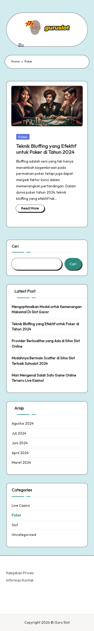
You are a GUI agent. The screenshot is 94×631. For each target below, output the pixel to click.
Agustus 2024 (23, 423)
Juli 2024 (19, 433)
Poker (22, 137)
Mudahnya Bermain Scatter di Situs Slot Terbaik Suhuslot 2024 (43, 361)
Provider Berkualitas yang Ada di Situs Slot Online (46, 343)
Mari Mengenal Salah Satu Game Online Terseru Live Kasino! (44, 378)
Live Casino (21, 505)
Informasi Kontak (20, 580)
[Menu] (21, 45)
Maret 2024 (21, 462)
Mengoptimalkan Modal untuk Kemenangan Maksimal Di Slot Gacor (47, 309)
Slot (15, 525)
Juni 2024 (20, 443)
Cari (15, 246)
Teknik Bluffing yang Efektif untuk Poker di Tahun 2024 (46, 149)
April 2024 (20, 452)
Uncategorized (24, 534)
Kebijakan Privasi (20, 573)
